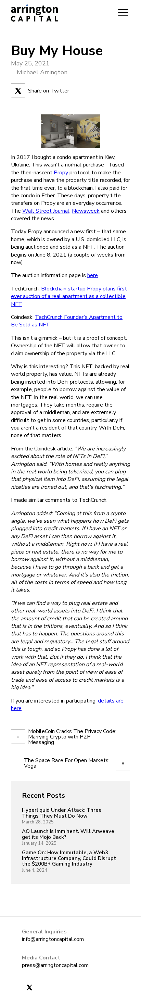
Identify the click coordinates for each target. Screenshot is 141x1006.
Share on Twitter (48, 91)
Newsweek (86, 211)
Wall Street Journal (45, 211)
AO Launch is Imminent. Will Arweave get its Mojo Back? (68, 834)
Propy (61, 172)
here (92, 275)
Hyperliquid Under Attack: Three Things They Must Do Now (62, 813)
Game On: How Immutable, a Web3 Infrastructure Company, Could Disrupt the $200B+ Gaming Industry (69, 858)
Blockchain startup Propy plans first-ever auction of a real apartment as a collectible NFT (70, 296)
